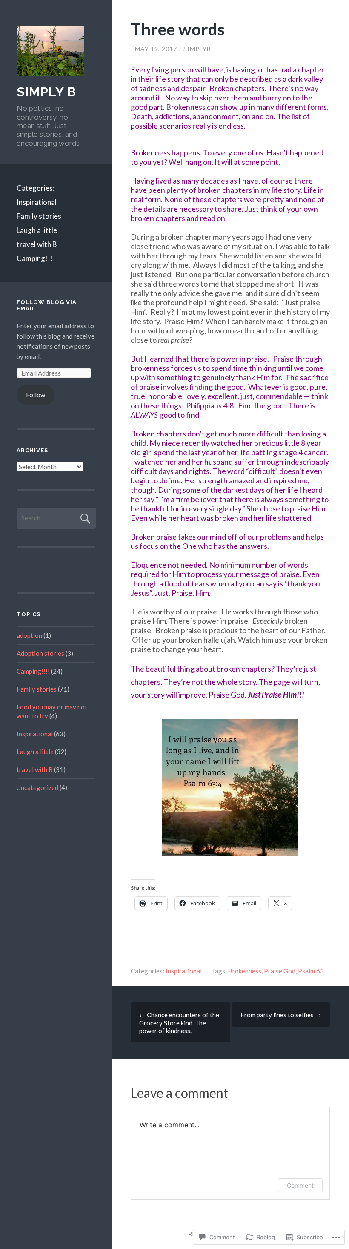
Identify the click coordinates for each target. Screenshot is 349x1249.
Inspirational (37, 202)
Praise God (279, 971)
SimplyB (197, 48)
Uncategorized (37, 787)
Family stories (39, 216)
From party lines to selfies (280, 1015)
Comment (300, 1185)
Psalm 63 (311, 971)
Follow (35, 395)
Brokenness (244, 971)
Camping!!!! (36, 258)
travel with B (37, 244)
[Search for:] (56, 518)
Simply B (46, 91)
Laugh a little (37, 230)
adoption (29, 635)
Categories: (35, 188)
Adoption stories (40, 653)
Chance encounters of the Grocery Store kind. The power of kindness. (179, 1022)
